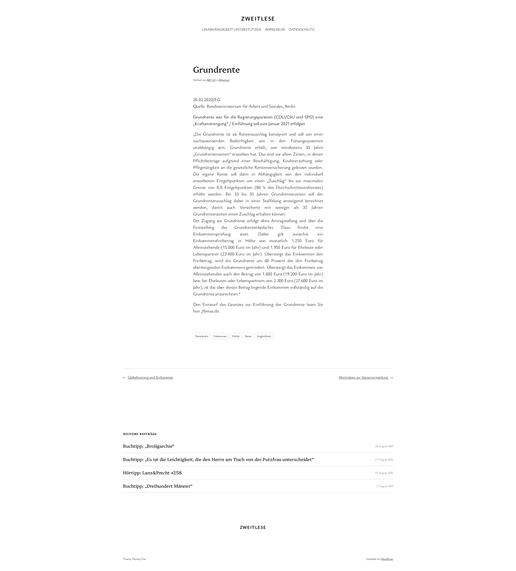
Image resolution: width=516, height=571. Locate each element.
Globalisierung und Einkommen (150, 377)
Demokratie (201, 336)
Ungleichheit (264, 336)
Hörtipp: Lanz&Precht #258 (152, 472)
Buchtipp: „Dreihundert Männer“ (157, 485)
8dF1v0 (211, 80)
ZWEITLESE (258, 18)
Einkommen (220, 336)
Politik (235, 336)
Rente (248, 336)
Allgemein (224, 80)
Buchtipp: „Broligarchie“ (148, 446)
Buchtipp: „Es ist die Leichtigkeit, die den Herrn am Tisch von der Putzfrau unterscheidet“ (218, 459)
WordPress (387, 559)
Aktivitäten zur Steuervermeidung (363, 377)
